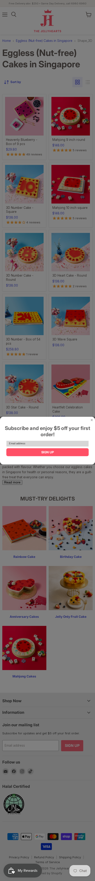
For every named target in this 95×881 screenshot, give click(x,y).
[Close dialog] (92, 420)
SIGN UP (47, 452)
